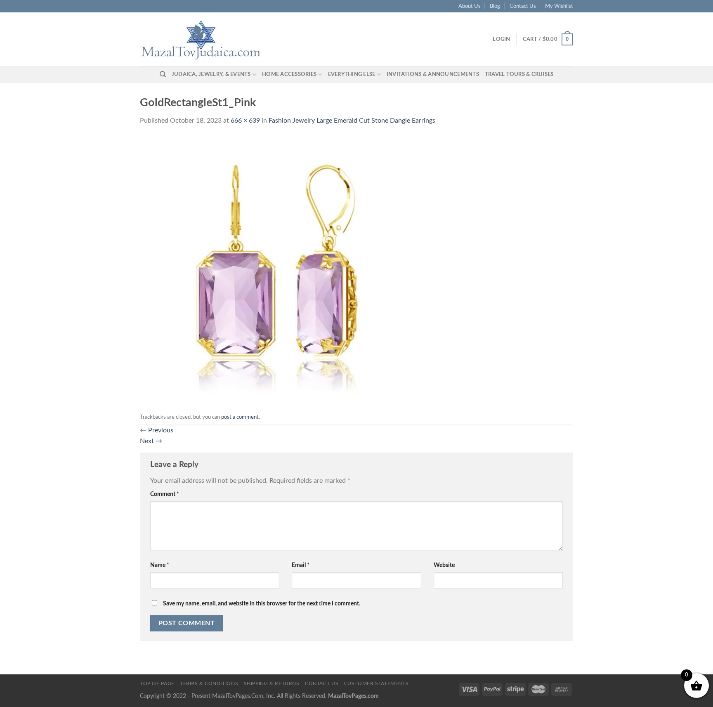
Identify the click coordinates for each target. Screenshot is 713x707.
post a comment (240, 417)
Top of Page (157, 683)
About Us (469, 6)
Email (300, 565)
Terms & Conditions (209, 683)
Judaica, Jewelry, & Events (211, 74)
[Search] (163, 74)
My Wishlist (559, 6)
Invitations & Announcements (433, 74)
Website (444, 565)
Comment (164, 494)
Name (159, 565)
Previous (156, 430)
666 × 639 (245, 120)
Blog (495, 6)
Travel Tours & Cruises (519, 74)
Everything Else (351, 74)
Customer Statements (376, 683)
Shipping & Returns (272, 683)
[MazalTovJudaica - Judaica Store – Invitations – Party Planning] (202, 39)
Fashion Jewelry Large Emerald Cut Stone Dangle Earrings (352, 120)
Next (151, 441)
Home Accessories (289, 74)
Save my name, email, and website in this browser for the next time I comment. (261, 603)
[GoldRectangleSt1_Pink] (277, 267)
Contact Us (523, 6)
